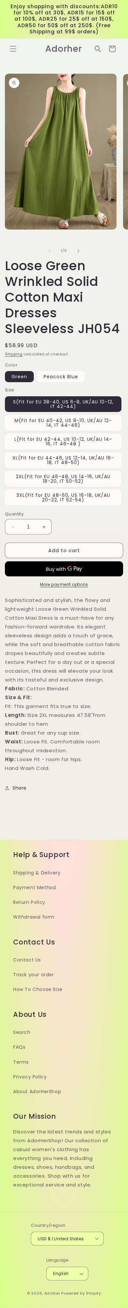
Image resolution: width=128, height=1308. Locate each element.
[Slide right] (78, 251)
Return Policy (29, 902)
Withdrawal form (33, 917)
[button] (13, 49)
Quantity (14, 514)
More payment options (64, 584)
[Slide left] (49, 251)
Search (22, 1032)
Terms (21, 1062)
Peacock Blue (61, 376)
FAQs (19, 1047)
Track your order (33, 974)
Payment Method (34, 887)
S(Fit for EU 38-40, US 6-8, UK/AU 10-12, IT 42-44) (63, 404)
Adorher (52, 1293)
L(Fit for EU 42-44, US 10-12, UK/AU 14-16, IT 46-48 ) (63, 441)
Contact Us (27, 960)
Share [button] (19, 788)
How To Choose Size (38, 989)
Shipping (14, 354)
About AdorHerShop (37, 1091)
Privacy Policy (30, 1077)
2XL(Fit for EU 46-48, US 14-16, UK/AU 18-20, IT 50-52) (63, 478)
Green (19, 376)
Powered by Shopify (81, 1293)
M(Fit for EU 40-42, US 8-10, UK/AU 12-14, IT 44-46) (63, 422)
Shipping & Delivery (36, 872)
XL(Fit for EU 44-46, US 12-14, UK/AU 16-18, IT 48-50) (63, 460)
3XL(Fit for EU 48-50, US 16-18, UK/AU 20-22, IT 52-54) (63, 497)
